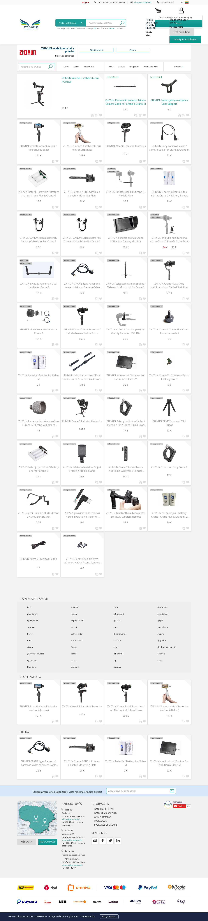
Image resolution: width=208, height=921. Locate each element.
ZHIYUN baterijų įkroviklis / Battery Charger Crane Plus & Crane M (38, 193)
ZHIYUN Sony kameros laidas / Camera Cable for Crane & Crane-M (169, 147)
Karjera (85, 2)
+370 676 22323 (78, 837)
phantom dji (162, 614)
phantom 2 (162, 607)
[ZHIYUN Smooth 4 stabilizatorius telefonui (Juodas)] (38, 132)
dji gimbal (161, 640)
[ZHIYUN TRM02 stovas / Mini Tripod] (169, 407)
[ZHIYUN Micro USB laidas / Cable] (38, 545)
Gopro (74, 647)
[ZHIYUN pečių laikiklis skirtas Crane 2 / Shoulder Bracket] (38, 499)
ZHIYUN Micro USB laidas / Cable (38, 559)
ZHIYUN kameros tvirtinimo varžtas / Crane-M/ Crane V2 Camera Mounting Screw (38, 423)
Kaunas (68, 832)
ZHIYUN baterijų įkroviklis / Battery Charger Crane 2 (38, 468)
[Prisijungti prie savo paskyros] (181, 13)
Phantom (31, 667)
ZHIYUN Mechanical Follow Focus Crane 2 (38, 331)
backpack (75, 667)
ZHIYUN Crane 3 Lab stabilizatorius (82, 421)
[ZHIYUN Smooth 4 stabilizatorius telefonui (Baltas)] (82, 132)
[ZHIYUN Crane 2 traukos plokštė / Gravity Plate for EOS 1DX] (126, 316)
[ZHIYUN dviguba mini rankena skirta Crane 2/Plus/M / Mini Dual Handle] (169, 224)
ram (116, 607)
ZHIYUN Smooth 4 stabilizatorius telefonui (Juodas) (38, 147)
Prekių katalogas (67, 22)
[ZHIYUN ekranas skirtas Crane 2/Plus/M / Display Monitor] (126, 224)
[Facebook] (102, 840)
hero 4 (30, 633)
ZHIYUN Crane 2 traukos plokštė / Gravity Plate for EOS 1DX (125, 331)
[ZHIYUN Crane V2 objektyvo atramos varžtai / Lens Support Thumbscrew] (82, 545)
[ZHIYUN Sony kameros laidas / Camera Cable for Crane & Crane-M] (169, 132)
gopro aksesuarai (35, 653)
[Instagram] (95, 840)
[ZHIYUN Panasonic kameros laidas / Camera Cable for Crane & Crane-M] (126, 86)
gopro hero (162, 627)
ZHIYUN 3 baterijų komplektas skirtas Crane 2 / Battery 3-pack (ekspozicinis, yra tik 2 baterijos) (169, 193)
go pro (160, 620)
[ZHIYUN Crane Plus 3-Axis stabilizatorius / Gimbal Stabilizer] (169, 270)
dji (115, 660)
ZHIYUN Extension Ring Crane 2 (169, 467)
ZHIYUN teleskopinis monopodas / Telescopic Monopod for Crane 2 (126, 285)
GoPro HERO (76, 633)
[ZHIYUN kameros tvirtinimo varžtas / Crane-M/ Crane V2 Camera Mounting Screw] (38, 407)
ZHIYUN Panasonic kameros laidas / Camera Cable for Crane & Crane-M (125, 101)
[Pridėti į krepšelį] (96, 115)
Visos (66, 66)
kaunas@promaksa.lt (72, 840)
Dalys (76, 66)
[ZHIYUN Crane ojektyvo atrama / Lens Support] (169, 86)
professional (77, 640)
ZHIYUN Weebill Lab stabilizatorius (126, 146)
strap (159, 660)
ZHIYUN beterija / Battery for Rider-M (38, 377)
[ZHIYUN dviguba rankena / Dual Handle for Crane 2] (38, 270)
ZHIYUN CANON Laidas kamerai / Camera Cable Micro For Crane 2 (82, 239)
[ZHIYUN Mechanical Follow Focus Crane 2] (38, 316)
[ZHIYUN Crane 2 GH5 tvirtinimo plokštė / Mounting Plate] (82, 178)
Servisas (73, 855)
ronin (29, 640)
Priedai (133, 50)
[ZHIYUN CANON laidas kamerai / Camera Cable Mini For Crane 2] (38, 224)
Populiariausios (151, 66)
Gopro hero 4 (120, 633)
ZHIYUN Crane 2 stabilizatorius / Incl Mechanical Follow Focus (82, 331)
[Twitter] (110, 840)
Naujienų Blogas (104, 808)
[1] (122, 23)
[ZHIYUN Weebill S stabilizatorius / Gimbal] (39, 92)
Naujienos (134, 66)
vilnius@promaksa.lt (71, 819)
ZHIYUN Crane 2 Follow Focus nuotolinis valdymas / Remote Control (126, 469)
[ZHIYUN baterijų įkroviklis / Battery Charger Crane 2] (38, 453)
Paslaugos (100, 820)
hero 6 (74, 627)
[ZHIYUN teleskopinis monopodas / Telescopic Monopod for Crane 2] (126, 270)
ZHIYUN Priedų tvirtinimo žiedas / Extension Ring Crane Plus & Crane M (126, 423)
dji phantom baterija (166, 647)
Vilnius (67, 811)
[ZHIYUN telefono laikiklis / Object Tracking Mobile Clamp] (82, 453)
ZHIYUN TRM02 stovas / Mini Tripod (169, 423)
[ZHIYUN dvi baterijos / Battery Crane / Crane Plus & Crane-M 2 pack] (169, 499)
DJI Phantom (32, 620)
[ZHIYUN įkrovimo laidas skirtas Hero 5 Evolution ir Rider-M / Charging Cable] (82, 499)
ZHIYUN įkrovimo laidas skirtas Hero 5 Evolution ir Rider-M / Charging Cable (82, 514)
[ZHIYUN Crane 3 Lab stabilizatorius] (82, 407)
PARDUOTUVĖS (47, 841)
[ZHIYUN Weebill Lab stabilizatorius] (126, 132)
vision (30, 647)
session (161, 653)
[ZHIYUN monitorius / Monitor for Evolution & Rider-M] (126, 361)
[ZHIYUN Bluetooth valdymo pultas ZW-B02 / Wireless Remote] (126, 499)
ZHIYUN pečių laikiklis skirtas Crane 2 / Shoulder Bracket (38, 514)
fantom (74, 614)
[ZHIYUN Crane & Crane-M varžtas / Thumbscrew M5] (169, 316)
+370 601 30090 (78, 862)
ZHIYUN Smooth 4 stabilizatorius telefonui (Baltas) (82, 147)
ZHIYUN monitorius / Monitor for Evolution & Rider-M (126, 377)
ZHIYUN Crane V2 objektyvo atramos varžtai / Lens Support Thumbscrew (82, 560)
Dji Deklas (31, 660)
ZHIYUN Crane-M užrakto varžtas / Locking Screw (169, 377)
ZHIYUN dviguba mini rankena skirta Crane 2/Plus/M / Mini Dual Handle (169, 239)
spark (73, 653)
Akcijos (121, 66)
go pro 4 (118, 620)
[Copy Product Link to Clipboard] (92, 115)
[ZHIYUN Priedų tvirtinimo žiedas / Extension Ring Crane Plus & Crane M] (126, 407)
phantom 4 (32, 614)
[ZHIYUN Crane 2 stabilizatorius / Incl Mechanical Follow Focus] (82, 316)
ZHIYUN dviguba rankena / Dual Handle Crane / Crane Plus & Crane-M (82, 377)
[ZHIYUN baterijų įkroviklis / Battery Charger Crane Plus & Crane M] (38, 178)
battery (117, 640)
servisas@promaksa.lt (72, 865)
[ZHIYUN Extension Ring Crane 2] (169, 453)
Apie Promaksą (102, 816)
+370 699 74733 (167, 2)
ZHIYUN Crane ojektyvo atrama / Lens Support (169, 101)
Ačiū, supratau (109, 916)
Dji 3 (29, 607)
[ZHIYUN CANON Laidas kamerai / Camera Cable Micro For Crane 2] (82, 224)
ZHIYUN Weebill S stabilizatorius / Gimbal (80, 79)
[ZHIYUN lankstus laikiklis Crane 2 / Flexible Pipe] (126, 178)
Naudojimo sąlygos (105, 812)
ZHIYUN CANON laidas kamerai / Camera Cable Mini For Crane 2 (38, 239)
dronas (117, 667)
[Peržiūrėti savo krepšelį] (158, 10)
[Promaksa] (30, 24)
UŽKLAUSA (26, 841)
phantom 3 (119, 614)
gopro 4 (30, 627)
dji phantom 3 (77, 620)
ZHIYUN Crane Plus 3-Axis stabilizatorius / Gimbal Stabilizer (169, 285)
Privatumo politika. (88, 916)
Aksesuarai (89, 66)
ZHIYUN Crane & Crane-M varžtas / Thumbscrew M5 (169, 331)
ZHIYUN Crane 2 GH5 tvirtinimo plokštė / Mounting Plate (82, 193)
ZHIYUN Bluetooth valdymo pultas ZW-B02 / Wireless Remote (125, 514)
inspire (160, 633)
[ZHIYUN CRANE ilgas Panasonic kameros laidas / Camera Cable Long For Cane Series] (82, 270)
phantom (75, 607)
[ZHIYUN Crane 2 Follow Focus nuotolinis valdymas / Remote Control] (126, 453)
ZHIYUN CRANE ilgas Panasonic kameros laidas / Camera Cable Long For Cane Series (82, 285)
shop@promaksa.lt (143, 2)
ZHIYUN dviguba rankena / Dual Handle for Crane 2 (38, 285)
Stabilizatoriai (96, 50)
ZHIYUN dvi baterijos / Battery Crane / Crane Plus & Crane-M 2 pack (169, 514)
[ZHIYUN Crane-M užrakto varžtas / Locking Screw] (169, 361)
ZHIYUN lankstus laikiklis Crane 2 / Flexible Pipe (126, 193)
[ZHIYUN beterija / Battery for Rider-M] (38, 361)
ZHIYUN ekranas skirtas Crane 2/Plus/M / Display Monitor (125, 239)
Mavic (73, 660)
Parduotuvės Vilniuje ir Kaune (111, 2)
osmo (116, 647)
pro (115, 627)
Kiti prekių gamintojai (64, 55)
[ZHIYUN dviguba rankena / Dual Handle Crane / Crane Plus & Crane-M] (82, 361)
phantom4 (118, 653)
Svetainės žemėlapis (105, 824)
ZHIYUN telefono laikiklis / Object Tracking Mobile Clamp (82, 468)
